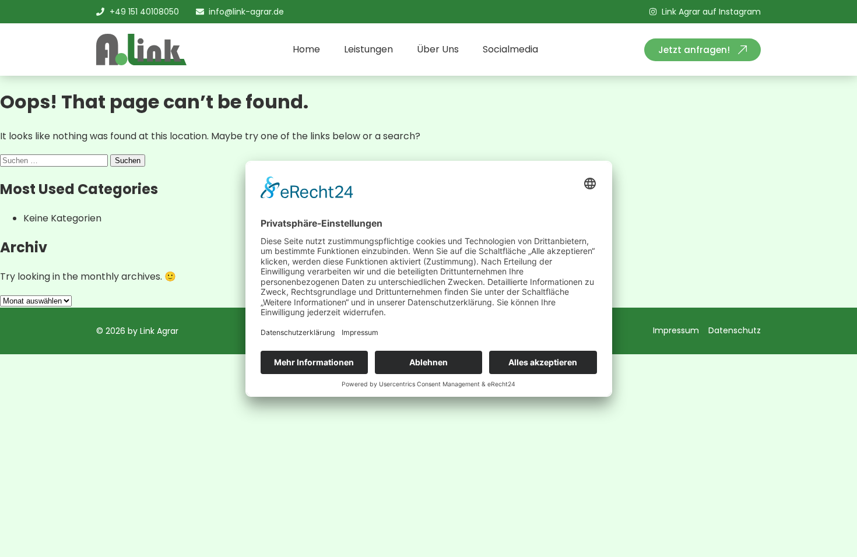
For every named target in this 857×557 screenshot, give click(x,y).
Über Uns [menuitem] (438, 49)
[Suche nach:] (55, 160)
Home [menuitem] (306, 49)
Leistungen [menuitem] (368, 49)
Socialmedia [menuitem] (510, 49)
